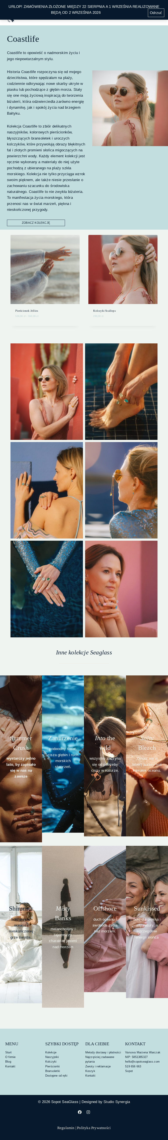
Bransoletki (52, 1071)
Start (8, 1052)
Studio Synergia (116, 1102)
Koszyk (90, 1071)
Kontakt (10, 1066)
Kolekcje (51, 1052)
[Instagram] (88, 1112)
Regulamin (66, 1128)
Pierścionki (52, 1066)
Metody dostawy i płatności (103, 1052)
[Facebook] (79, 1112)
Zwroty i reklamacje (98, 1066)
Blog (8, 1061)
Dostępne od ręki (56, 1075)
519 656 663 (133, 1066)
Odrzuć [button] (156, 13)
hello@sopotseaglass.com (142, 1061)
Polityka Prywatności (94, 1128)
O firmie (10, 1057)
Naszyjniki (52, 1057)
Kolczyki (51, 1061)
